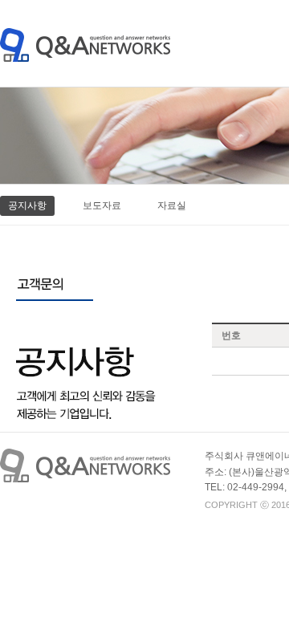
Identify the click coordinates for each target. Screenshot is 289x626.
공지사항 (27, 205)
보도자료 (102, 205)
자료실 (171, 205)
